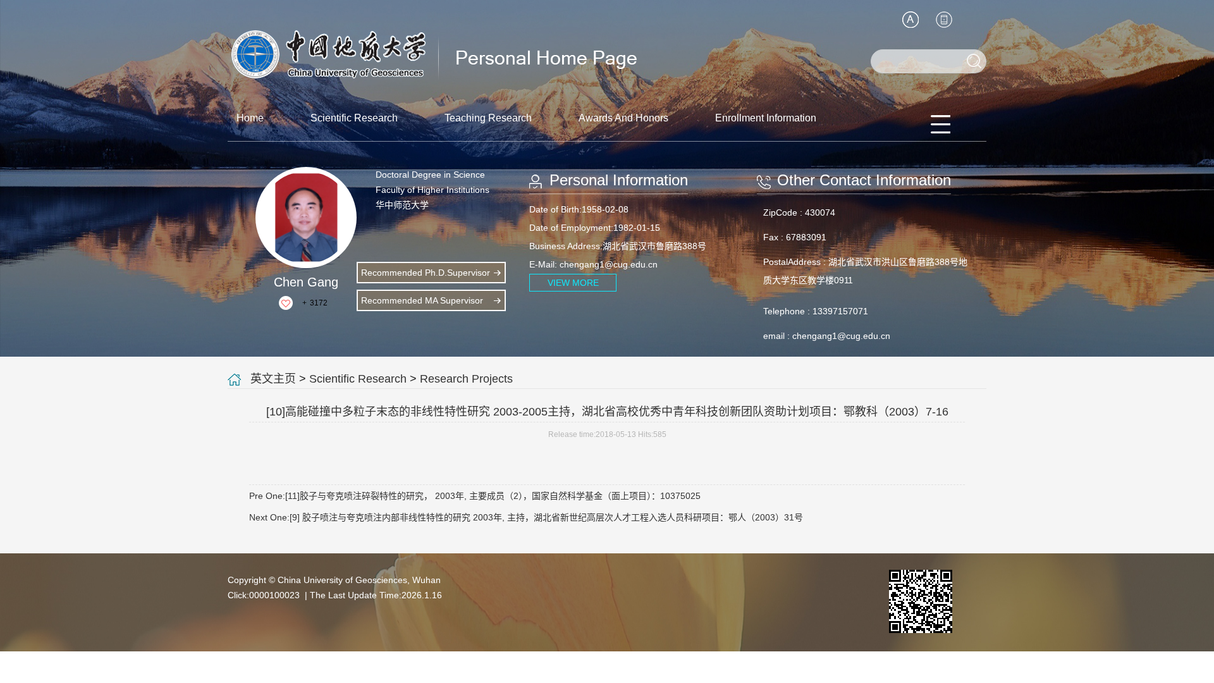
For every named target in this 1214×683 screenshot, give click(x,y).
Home (250, 118)
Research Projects (466, 378)
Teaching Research (488, 118)
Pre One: (475, 496)
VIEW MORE (573, 283)
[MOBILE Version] (944, 19)
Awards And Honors (623, 118)
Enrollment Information (765, 118)
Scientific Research (354, 118)
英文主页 (273, 378)
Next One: (526, 517)
